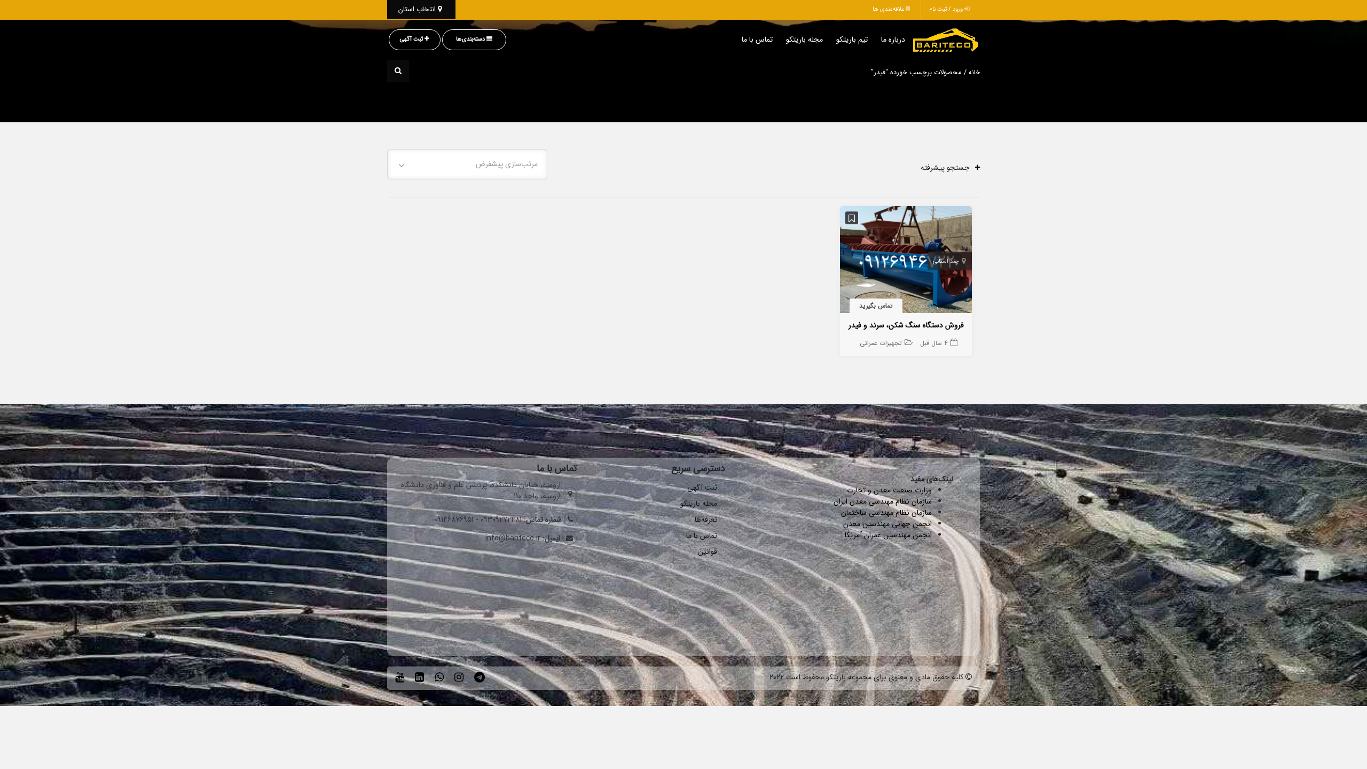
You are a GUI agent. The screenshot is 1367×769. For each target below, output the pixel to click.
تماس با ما (757, 39)
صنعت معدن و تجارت (881, 490)
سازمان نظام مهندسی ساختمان (886, 513)
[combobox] (467, 164)
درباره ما (893, 39)
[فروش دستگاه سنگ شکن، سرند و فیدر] (906, 262)
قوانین (707, 552)
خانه (974, 72)
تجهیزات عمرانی (881, 343)
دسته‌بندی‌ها (471, 39)
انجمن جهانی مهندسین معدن (887, 524)
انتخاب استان (418, 9)
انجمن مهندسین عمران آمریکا (888, 535)
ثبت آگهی (412, 39)
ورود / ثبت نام (946, 9)
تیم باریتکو (852, 39)
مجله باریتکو (804, 39)
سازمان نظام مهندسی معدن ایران (883, 501)
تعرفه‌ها (706, 519)
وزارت (923, 490)
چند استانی (946, 261)
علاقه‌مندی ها (889, 9)
